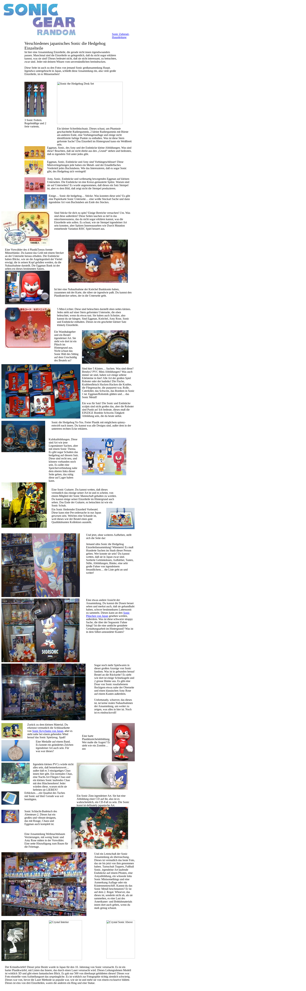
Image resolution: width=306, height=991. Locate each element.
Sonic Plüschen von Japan (108, 614)
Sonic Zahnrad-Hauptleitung (120, 36)
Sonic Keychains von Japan (47, 730)
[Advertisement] (12, 94)
